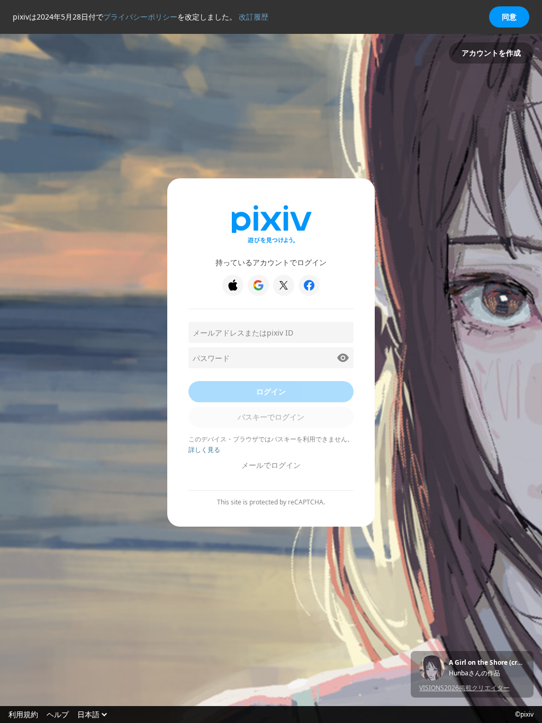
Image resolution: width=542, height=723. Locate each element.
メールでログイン (271, 465)
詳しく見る (204, 449)
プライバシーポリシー (140, 17)
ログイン (271, 391)
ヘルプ (58, 714)
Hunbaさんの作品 (474, 673)
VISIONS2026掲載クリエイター (464, 687)
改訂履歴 (253, 17)
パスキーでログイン (271, 417)
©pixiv (524, 714)
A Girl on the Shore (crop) (487, 662)
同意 (509, 17)
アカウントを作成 (491, 53)
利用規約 (23, 714)
